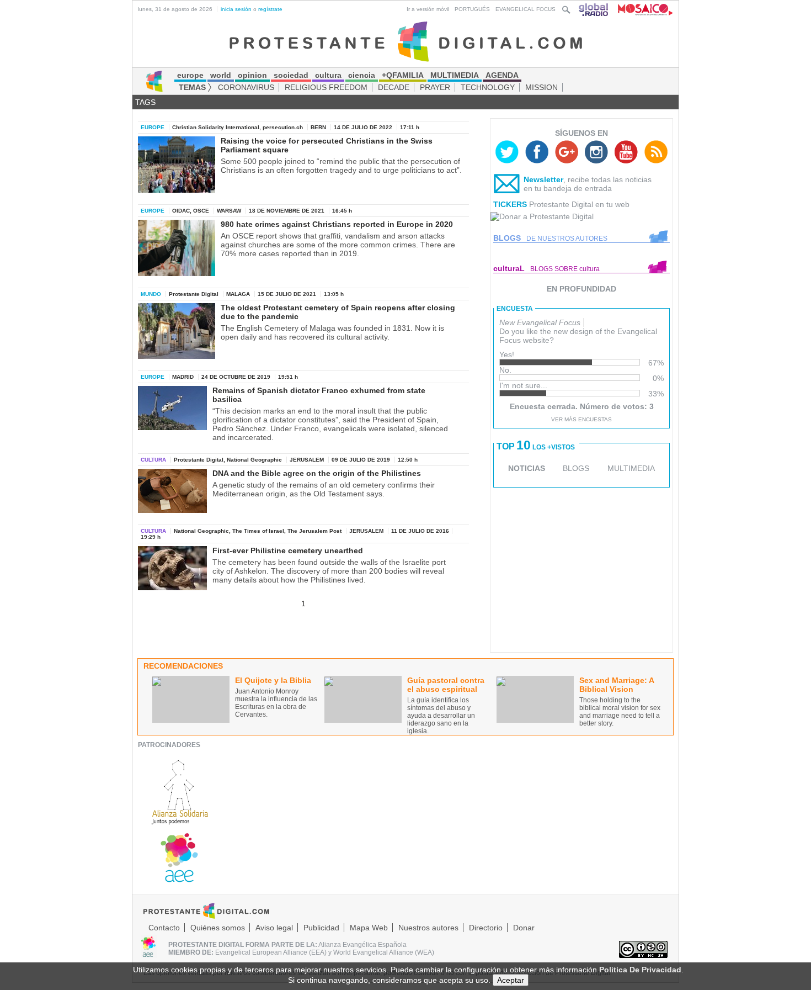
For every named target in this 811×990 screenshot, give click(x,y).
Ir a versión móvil (428, 9)
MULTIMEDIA (631, 468)
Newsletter (543, 179)
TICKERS (510, 204)
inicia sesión (236, 9)
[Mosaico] (641, 9)
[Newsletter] (507, 186)
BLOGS (576, 468)
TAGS (145, 102)
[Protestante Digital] (406, 40)
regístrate (270, 9)
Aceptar (510, 980)
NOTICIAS (526, 468)
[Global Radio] (594, 9)
